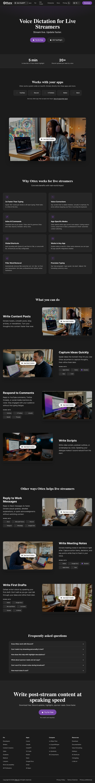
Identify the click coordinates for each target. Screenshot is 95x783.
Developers (6, 741)
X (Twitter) (51, 93)
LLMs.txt (74, 761)
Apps (29, 3)
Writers (5, 744)
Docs (58, 3)
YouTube (22, 93)
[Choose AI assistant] (27, 3)
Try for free (39, 40)
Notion (65, 93)
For (35, 3)
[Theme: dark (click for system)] (69, 3)
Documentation (76, 744)
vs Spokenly (52, 751)
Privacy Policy (61, 780)
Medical (5, 758)
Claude (28, 744)
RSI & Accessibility (8, 764)
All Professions (7, 768)
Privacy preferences (86, 780)
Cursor (28, 741)
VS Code (28, 751)
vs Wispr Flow (53, 741)
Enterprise (51, 3)
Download (87, 3)
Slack (78, 93)
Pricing (65, 3)
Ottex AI (16, 780)
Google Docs (30, 761)
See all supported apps (61, 98)
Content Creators (8, 748)
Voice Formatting (77, 748)
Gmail (27, 764)
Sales (4, 751)
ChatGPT (28, 748)
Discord (36, 93)
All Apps (28, 768)
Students (5, 754)
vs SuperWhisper (54, 744)
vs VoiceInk (52, 748)
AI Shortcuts (75, 754)
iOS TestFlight (57, 40)
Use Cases (41, 3)
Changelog (75, 758)
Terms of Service (72, 780)
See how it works (48, 139)
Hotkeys (74, 751)
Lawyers (5, 761)
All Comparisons (54, 754)
